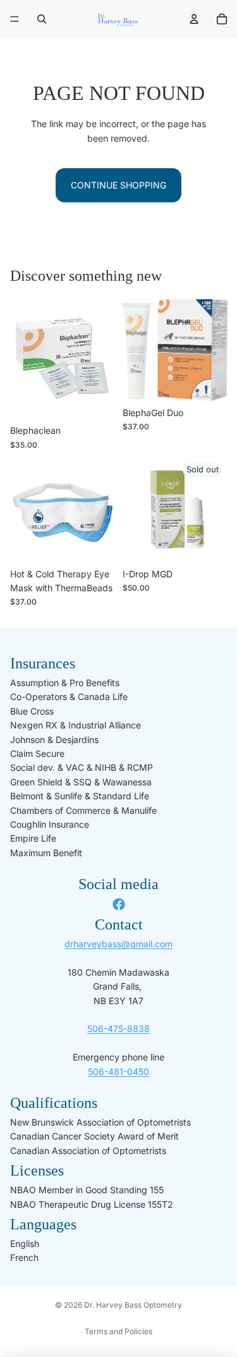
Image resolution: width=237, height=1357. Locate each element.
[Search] (42, 19)
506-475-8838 (118, 1028)
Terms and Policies (118, 1331)
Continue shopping (118, 185)
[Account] (194, 19)
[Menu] (14, 19)
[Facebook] (118, 904)
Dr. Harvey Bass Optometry (133, 1305)
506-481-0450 (118, 1071)
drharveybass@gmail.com (118, 943)
